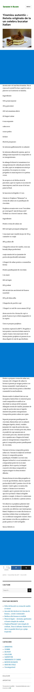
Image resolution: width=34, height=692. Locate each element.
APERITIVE (8, 647)
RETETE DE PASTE (11, 662)
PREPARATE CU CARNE (12, 659)
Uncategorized (9, 667)
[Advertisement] (17, 67)
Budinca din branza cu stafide (15, 616)
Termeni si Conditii (8, 686)
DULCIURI (23, 575)
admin (4, 575)
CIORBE (7, 649)
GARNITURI (8, 657)
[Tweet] (26, 568)
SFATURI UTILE (10, 665)
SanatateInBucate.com (22, 686)
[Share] (16, 568)
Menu (28, 6)
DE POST (7, 652)
